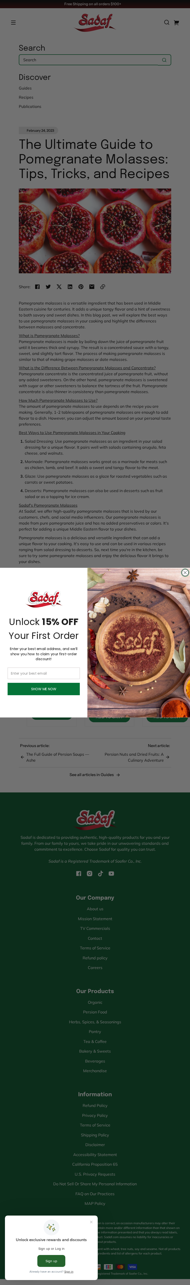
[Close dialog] (185, 572)
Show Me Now (43, 689)
